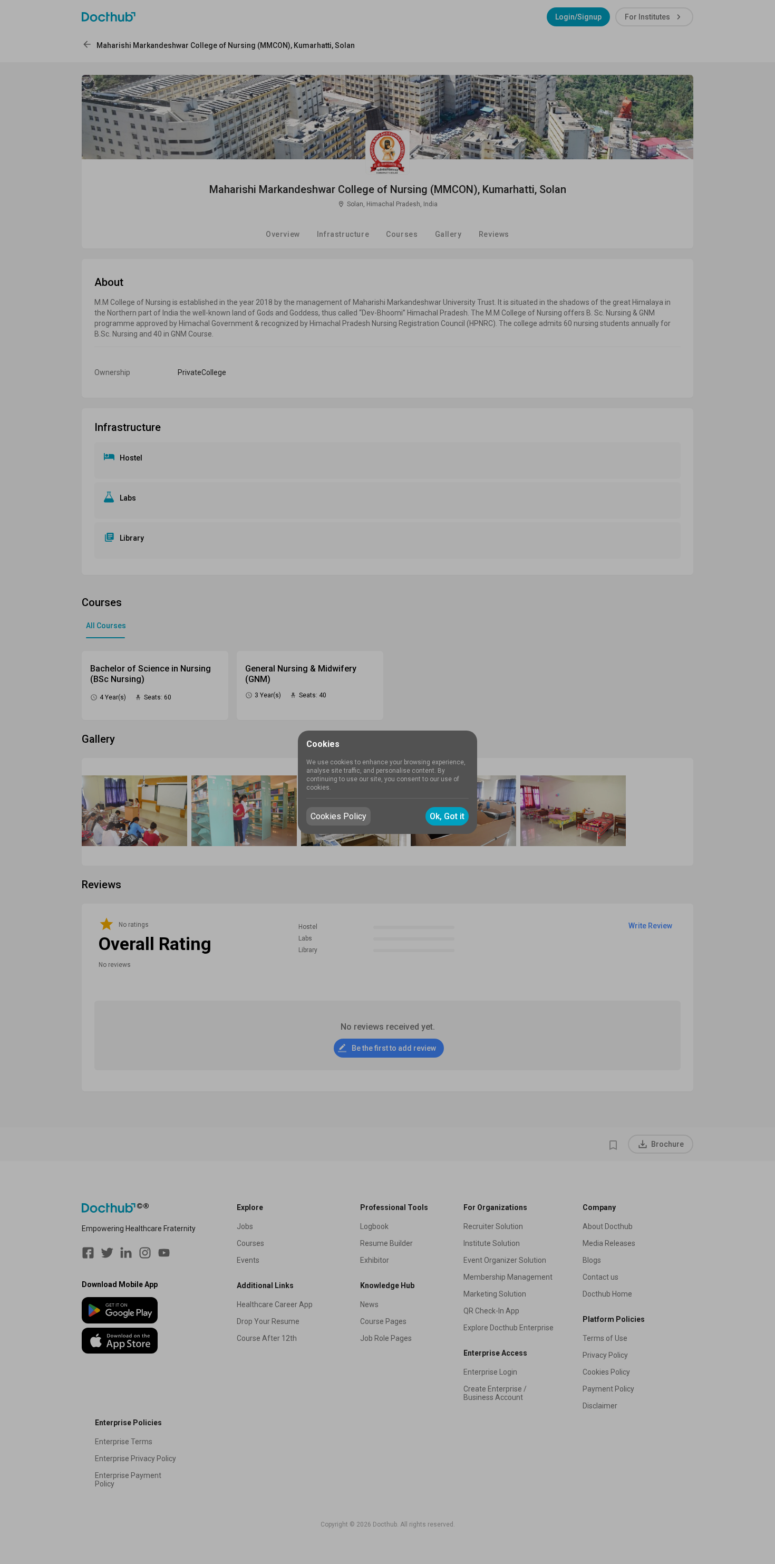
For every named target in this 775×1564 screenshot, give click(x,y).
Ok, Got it (447, 816)
